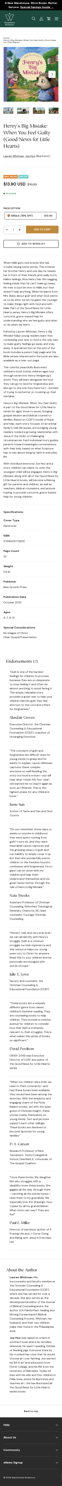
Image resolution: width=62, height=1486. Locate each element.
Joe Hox (30, 156)
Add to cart (42, 229)
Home (6, 38)
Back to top (31, 1411)
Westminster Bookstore (23, 1477)
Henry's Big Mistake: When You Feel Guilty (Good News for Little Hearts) (29, 41)
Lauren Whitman (13, 156)
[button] (49, 19)
